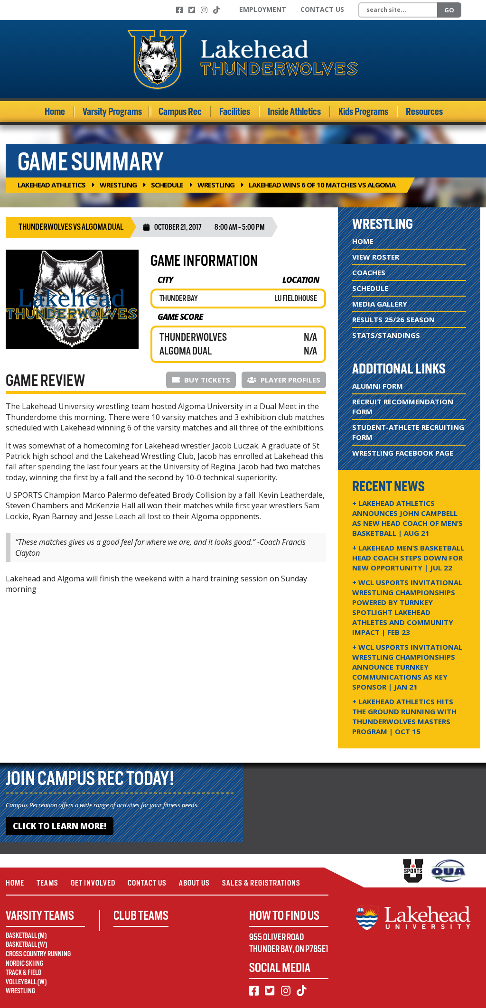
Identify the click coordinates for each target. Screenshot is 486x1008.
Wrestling (118, 184)
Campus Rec (180, 111)
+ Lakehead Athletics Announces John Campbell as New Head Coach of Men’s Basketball (407, 518)
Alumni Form (377, 386)
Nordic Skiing (24, 963)
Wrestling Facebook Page (402, 452)
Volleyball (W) (26, 982)
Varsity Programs (112, 111)
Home (55, 111)
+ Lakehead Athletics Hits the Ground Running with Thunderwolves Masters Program (404, 716)
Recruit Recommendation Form (402, 406)
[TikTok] (216, 10)
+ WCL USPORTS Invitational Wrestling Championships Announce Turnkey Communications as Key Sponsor (407, 666)
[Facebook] (179, 10)
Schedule (167, 184)
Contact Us (322, 9)
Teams (47, 882)
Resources (424, 111)
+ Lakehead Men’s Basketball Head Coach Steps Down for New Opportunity (408, 557)
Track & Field (23, 972)
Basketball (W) (26, 944)
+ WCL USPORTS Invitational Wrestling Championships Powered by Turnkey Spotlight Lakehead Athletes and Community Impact (407, 607)
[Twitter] (191, 10)
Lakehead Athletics (51, 184)
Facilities (234, 111)
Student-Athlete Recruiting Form (408, 432)
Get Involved (93, 882)
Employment (262, 9)
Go (449, 10)
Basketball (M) (26, 935)
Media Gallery (379, 303)
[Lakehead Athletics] (243, 59)
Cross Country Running (38, 954)
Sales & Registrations (261, 882)
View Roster (375, 256)
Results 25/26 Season (393, 319)
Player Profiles (289, 379)
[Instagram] (204, 10)
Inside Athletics (294, 111)
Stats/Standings (386, 335)
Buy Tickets (206, 379)
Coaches (368, 272)
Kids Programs (363, 111)
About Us (194, 882)
